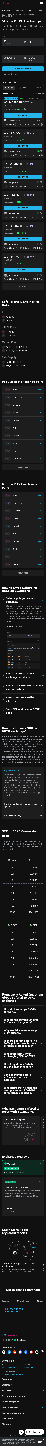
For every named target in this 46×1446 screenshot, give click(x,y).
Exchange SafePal (26, 14)
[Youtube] (31, 1352)
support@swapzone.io (11, 1367)
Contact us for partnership (14, 1310)
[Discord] (20, 1352)
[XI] (3, 1352)
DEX (30, 10)
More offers (23, 286)
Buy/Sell (19, 10)
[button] (41, 4)
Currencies (12, 14)
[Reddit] (14, 1352)
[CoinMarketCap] (42, 1352)
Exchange (6, 10)
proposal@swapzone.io (11, 1374)
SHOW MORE (23, 467)
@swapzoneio (29, 1367)
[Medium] (37, 1352)
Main (4, 14)
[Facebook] (26, 1352)
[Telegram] (9, 1352)
